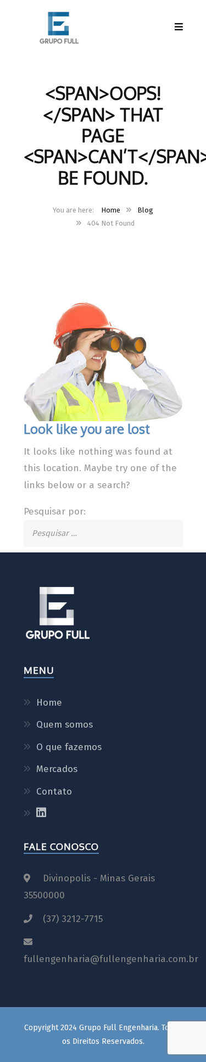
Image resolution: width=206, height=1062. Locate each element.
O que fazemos (69, 747)
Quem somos (64, 724)
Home (110, 210)
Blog (145, 210)
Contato (54, 791)
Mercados (56, 769)
